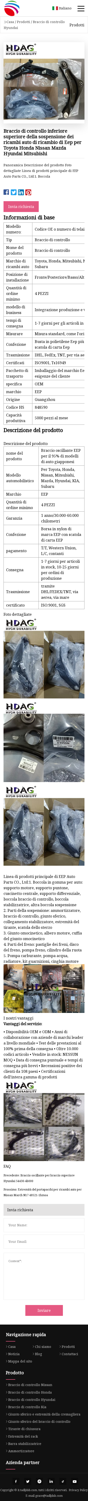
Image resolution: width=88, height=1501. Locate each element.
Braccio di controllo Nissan (30, 1385)
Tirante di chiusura (24, 1429)
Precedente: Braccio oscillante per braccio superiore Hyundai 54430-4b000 (39, 1178)
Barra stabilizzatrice (24, 1443)
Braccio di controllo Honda (30, 1392)
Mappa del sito (20, 1361)
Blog (38, 1354)
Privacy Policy (78, 1490)
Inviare (44, 1310)
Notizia (14, 1354)
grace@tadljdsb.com (49, 1496)
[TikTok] (62, 1481)
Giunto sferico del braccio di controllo (39, 1421)
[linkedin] (51, 1481)
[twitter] (27, 1481)
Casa (10, 22)
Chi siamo (43, 1346)
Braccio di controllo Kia (27, 1407)
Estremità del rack (23, 1436)
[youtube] (74, 1481)
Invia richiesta (21, 206)
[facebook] (15, 1481)
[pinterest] (39, 1481)
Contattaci (70, 1354)
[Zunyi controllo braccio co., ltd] (18, 8)
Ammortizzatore (21, 1451)
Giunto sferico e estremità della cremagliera (44, 1414)
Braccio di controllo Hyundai (31, 1399)
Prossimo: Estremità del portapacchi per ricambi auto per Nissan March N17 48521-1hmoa (43, 1192)
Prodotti (23, 22)
